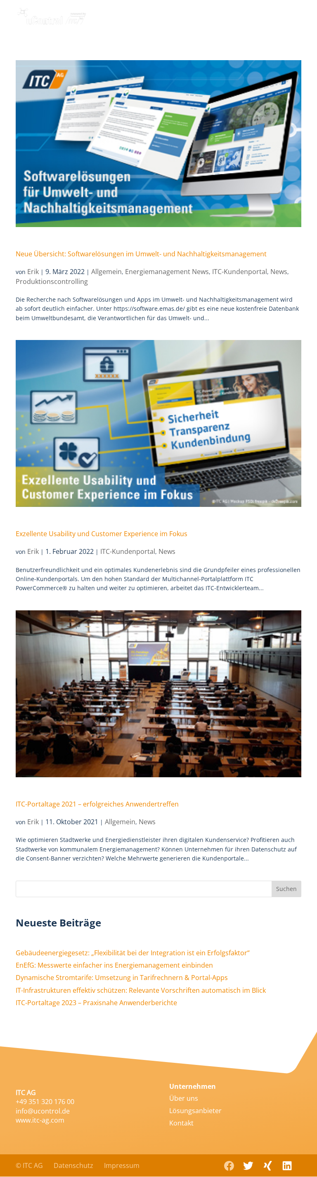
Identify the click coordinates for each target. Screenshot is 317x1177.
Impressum (122, 1165)
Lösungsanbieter (195, 1110)
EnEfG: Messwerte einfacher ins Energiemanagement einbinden (114, 965)
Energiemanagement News (167, 271)
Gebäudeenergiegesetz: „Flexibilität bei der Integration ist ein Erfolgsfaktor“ (133, 952)
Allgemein (106, 271)
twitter (248, 1166)
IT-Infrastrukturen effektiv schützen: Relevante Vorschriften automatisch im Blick (141, 990)
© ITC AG (29, 1165)
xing (268, 1165)
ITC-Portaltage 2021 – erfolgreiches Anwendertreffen (97, 804)
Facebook (229, 1166)
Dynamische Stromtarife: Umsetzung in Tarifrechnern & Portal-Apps (122, 977)
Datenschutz (73, 1165)
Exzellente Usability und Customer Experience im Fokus (101, 533)
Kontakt (181, 1123)
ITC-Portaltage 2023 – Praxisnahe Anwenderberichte (96, 1002)
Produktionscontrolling (52, 281)
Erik (33, 271)
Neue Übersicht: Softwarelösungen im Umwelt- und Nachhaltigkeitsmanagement (141, 253)
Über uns (183, 1098)
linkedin (287, 1166)
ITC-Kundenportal (239, 271)
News (278, 271)
